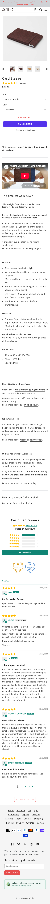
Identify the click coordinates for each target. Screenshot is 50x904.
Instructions (13, 814)
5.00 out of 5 (31, 525)
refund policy (30, 483)
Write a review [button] (25, 552)
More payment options (25, 130)
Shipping (38, 818)
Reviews (36, 814)
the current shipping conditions (30, 389)
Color (5, 104)
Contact (27, 818)
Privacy (20, 823)
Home (11, 810)
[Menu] (45, 10)
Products (21, 810)
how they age (36, 439)
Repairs (25, 814)
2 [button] (21, 786)
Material (9, 818)
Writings (30, 823)
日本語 (40, 823)
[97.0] (18, 567)
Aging (36, 810)
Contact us (7, 503)
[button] (9, 83)
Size (4, 94)
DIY (29, 810)
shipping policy (31, 404)
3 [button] (25, 786)
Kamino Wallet (28, 898)
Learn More (33, 854)
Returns (10, 823)
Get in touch (8, 424)
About (18, 818)
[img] (9, 588)
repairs (23, 439)
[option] (12, 69)
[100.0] (30, 567)
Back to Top (27, 799)
